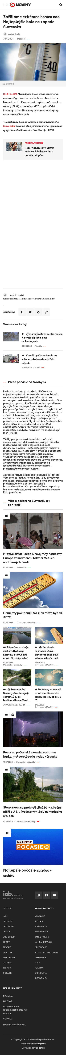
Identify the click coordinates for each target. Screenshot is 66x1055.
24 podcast (41, 947)
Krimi (37, 963)
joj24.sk (39, 921)
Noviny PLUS (41, 927)
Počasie (7, 973)
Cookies (7, 1019)
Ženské (7, 947)
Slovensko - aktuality (46, 952)
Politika (39, 968)
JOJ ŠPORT (8, 927)
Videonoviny (41, 932)
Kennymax (40, 1044)
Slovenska (9, 126)
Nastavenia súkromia (14, 1025)
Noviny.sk (40, 916)
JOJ (5, 916)
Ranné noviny (42, 937)
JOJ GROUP (9, 937)
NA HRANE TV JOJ (43, 942)
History (7, 968)
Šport (6, 942)
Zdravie (7, 963)
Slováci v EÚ (41, 978)
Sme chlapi (9, 958)
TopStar (7, 952)
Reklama (7, 996)
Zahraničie (40, 958)
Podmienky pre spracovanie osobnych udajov (15, 1010)
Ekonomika (40, 973)
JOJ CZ (6, 932)
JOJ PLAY (7, 921)
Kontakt (7, 1001)
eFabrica (40, 1048)
